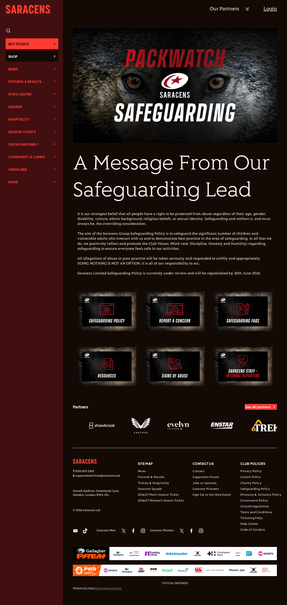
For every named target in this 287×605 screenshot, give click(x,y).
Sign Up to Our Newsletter (212, 495)
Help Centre (249, 524)
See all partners (257, 407)
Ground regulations (254, 506)
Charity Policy (250, 483)
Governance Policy (254, 500)
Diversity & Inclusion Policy (260, 495)
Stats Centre (19, 94)
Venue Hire (17, 169)
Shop (12, 56)
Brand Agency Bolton (108, 588)
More (13, 182)
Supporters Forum (206, 477)
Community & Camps (26, 157)
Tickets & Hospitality (153, 483)
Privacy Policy (251, 471)
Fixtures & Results (24, 82)
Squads (15, 107)
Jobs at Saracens (205, 483)
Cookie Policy (250, 477)
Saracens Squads (150, 489)
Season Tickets (22, 132)
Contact (198, 471)
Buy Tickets (18, 44)
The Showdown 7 (23, 144)
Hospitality (18, 119)
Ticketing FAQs (251, 518)
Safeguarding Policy (255, 489)
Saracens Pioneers (206, 489)
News (13, 69)
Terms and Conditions (256, 512)
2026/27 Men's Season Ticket (158, 495)
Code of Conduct (252, 529)
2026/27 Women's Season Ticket (161, 500)
